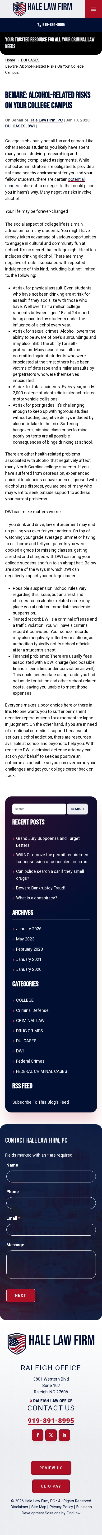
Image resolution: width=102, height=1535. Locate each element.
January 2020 (29, 969)
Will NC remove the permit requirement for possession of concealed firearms (53, 858)
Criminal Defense (32, 1010)
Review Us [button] (51, 1468)
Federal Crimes (30, 1061)
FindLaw (73, 1513)
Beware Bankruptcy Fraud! (40, 887)
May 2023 (25, 938)
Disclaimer (19, 1507)
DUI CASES (15, 126)
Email (13, 1218)
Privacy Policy (61, 1507)
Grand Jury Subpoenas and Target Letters (48, 842)
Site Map (38, 1507)
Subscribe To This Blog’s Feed (40, 1102)
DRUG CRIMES (29, 1030)
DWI (31, 126)
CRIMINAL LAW (30, 1020)
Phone (12, 1191)
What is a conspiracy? (36, 897)
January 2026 (29, 928)
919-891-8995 (53, 24)
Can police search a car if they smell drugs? (50, 875)
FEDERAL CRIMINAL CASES (41, 1071)
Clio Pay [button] (51, 1486)
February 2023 (29, 949)
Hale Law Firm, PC (46, 120)
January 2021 (29, 959)
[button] (93, 9)
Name (12, 1165)
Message (15, 1244)
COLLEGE (25, 1000)
